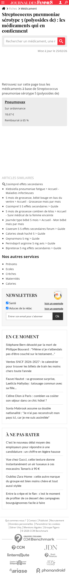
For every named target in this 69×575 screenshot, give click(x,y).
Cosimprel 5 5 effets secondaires (27, 206)
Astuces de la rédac (20, 308)
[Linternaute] (18, 555)
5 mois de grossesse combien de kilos (30, 211)
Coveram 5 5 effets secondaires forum (30, 229)
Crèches (11, 274)
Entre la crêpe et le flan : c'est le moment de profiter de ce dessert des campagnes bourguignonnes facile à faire (33, 498)
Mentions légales (33, 527)
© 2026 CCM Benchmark (34, 531)
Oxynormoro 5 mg (17, 238)
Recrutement (57, 520)
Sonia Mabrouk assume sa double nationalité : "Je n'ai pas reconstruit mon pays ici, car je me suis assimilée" (33, 413)
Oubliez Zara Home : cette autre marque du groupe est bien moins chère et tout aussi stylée (33, 481)
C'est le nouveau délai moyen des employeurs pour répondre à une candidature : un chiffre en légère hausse (33, 447)
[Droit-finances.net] (50, 555)
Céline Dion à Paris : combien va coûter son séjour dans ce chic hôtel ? (32, 398)
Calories (11, 283)
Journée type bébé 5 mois (22, 220)
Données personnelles (21, 524)
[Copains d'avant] (18, 562)
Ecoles (10, 269)
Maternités (13, 278)
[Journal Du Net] (50, 547)
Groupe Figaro (51, 527)
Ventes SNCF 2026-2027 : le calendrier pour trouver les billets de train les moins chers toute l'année (33, 366)
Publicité (43, 520)
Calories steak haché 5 (20, 233)
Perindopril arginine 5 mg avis (25, 243)
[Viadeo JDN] (50, 562)
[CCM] (18, 547)
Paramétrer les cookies (47, 524)
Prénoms (11, 264)
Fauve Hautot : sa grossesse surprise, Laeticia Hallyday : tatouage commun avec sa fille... (34, 383)
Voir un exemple (53, 303)
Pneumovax (15, 102)
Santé (12, 303)
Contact (32, 520)
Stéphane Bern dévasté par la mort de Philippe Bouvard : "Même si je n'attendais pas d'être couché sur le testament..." (34, 349)
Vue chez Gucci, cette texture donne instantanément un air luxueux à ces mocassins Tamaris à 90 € (30, 464)
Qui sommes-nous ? (15, 520)
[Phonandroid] (50, 570)
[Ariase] (18, 570)
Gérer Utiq (15, 527)
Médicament (29, 8)
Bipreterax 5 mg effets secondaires (28, 248)
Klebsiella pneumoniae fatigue (25, 189)
